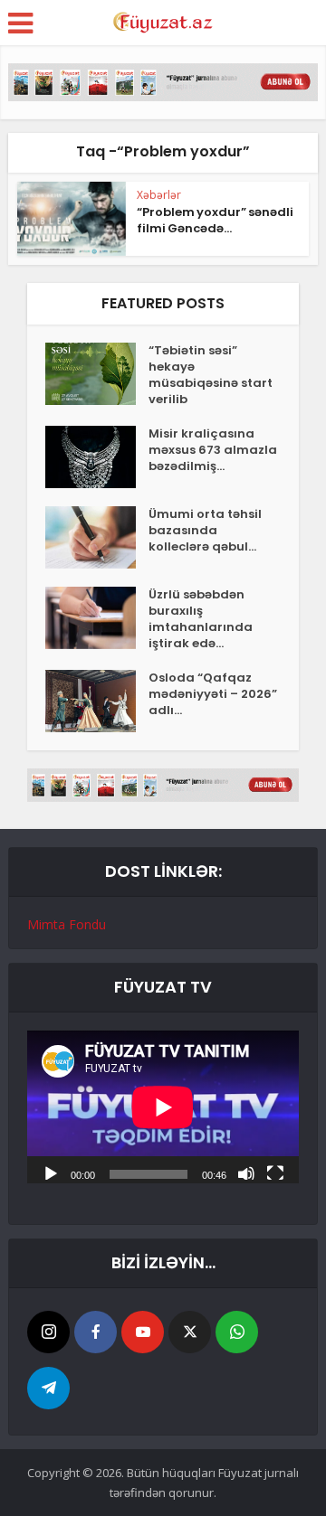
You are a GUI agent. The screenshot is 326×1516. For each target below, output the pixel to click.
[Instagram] (48, 1332)
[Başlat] (51, 1172)
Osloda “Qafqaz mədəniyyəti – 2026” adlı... (213, 694)
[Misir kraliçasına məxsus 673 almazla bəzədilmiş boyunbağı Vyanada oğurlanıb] (97, 457)
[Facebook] (95, 1332)
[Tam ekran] (275, 1172)
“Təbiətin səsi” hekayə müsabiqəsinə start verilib (211, 375)
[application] (163, 1107)
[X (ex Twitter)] (189, 1332)
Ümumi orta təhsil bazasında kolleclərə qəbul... (205, 530)
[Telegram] (48, 1388)
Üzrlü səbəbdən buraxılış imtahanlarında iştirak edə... (201, 619)
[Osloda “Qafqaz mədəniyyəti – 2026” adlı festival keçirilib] (97, 701)
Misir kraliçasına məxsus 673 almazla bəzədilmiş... (213, 450)
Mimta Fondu (66, 924)
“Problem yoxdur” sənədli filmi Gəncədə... (215, 220)
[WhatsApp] (237, 1332)
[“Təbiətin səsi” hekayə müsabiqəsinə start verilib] (97, 374)
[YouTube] (142, 1332)
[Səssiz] (246, 1172)
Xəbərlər (159, 194)
